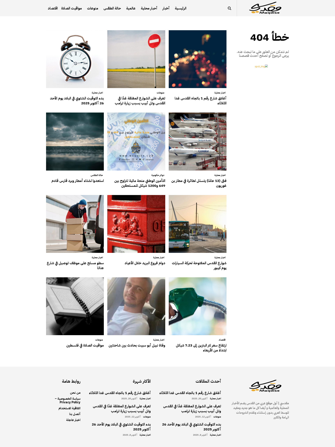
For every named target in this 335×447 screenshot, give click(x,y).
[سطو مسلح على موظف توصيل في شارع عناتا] (75, 224)
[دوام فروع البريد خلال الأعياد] (136, 224)
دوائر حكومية (157, 175)
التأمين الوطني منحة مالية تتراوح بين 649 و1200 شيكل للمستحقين (139, 183)
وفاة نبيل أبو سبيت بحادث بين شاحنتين (137, 345)
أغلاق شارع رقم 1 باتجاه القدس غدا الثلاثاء (200, 101)
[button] (229, 8)
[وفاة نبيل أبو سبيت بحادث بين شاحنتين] (136, 306)
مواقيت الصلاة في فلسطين (85, 345)
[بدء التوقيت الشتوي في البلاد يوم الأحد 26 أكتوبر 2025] (75, 59)
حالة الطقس (97, 175)
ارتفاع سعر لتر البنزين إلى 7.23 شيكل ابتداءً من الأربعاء (201, 348)
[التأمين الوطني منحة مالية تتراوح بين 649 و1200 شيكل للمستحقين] (136, 141)
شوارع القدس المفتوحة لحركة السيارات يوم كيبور (199, 265)
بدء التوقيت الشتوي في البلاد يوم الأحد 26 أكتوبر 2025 (77, 101)
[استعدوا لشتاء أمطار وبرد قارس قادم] (75, 141)
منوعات (160, 93)
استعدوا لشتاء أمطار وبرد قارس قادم (77, 180)
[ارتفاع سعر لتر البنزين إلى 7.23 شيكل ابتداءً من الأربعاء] (197, 306)
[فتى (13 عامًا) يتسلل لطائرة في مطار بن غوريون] (197, 141)
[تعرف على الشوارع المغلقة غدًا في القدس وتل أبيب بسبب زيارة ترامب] (136, 59)
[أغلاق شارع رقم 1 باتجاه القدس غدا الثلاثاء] (197, 59)
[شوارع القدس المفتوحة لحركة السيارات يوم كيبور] (197, 224)
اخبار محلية (220, 93)
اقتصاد (222, 340)
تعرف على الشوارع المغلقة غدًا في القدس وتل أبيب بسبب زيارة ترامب (140, 101)
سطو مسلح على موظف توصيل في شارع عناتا (75, 265)
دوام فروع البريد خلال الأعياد (145, 263)
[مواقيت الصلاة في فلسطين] (75, 306)
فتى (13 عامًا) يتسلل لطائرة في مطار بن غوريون (198, 183)
